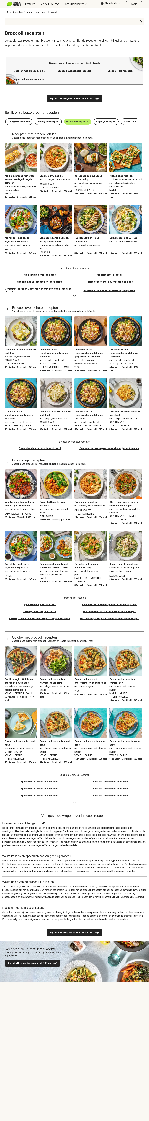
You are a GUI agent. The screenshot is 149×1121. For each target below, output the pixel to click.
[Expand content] (74, 295)
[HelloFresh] (14, 4)
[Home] (7, 12)
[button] (111, 4)
